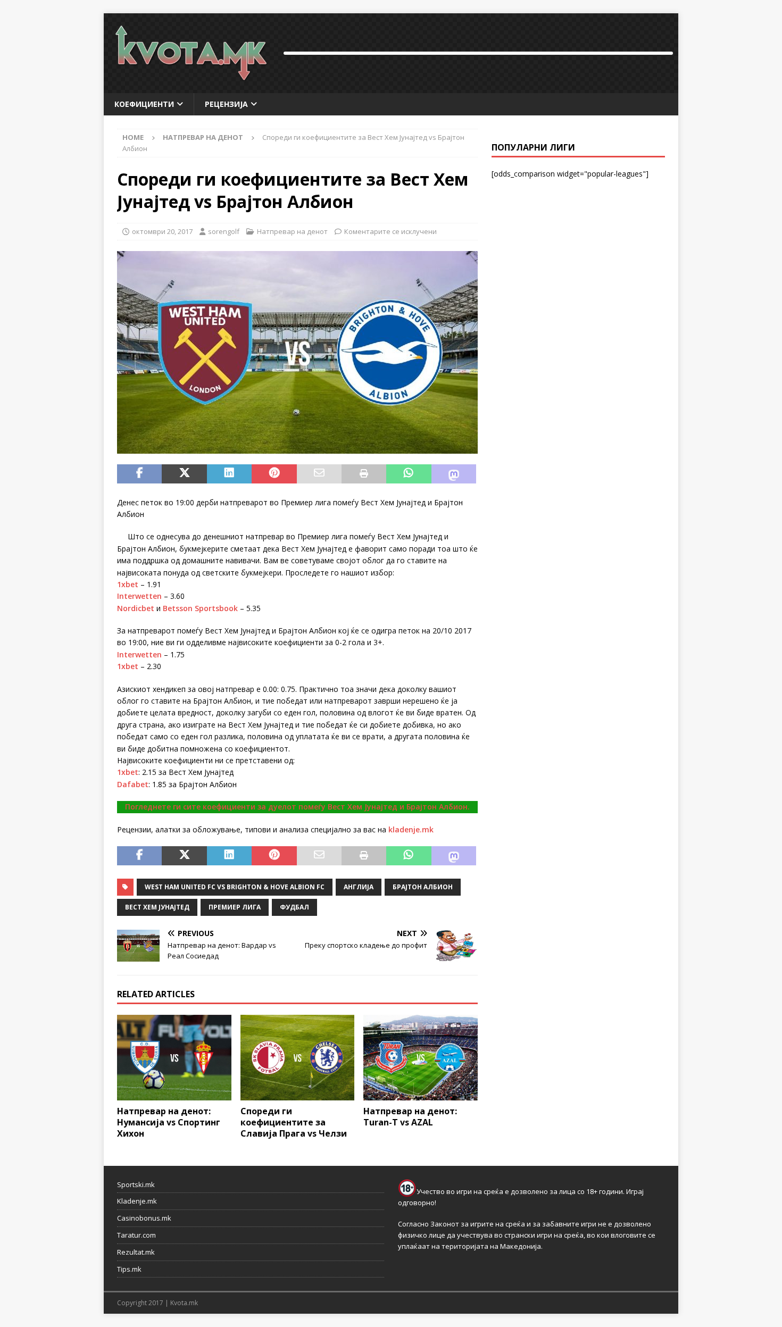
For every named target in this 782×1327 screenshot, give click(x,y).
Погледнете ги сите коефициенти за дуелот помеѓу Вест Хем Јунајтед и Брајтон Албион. (297, 807)
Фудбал (294, 907)
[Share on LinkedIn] (229, 473)
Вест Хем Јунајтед (157, 907)
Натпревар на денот (292, 231)
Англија (358, 886)
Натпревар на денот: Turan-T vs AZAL (410, 1116)
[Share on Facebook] (139, 473)
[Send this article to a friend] (319, 473)
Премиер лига (235, 907)
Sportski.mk (136, 1184)
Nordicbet (135, 608)
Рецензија (226, 104)
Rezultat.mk (136, 1252)
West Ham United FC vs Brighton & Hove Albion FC (235, 886)
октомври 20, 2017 (162, 231)
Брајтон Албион (423, 886)
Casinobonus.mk (144, 1218)
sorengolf (223, 231)
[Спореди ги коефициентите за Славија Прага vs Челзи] (297, 1057)
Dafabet (132, 784)
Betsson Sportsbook (200, 608)
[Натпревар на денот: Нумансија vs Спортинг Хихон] (174, 1057)
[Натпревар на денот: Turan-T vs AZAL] (420, 1057)
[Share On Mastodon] (453, 473)
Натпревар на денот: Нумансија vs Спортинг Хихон (168, 1122)
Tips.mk (129, 1269)
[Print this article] (364, 473)
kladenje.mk (411, 829)
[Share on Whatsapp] (408, 473)
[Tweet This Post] (184, 473)
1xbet (127, 584)
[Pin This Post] (274, 473)
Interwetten (139, 596)
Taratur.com (136, 1235)
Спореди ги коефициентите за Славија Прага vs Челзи (293, 1122)
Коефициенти (144, 104)
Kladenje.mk (137, 1201)
